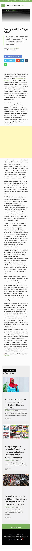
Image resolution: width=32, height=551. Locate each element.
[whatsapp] (5, 64)
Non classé (11, 11)
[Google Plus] (18, 60)
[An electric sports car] (16, 386)
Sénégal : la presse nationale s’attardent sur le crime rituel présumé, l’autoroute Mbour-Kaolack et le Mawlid (15, 452)
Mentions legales (16, 527)
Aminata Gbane (14, 48)
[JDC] (12, 5)
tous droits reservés (22, 536)
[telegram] (26, 60)
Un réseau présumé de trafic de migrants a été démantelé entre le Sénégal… (14, 512)
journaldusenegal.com (10, 536)
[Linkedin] (22, 60)
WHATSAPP (7, 355)
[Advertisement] (16, 142)
